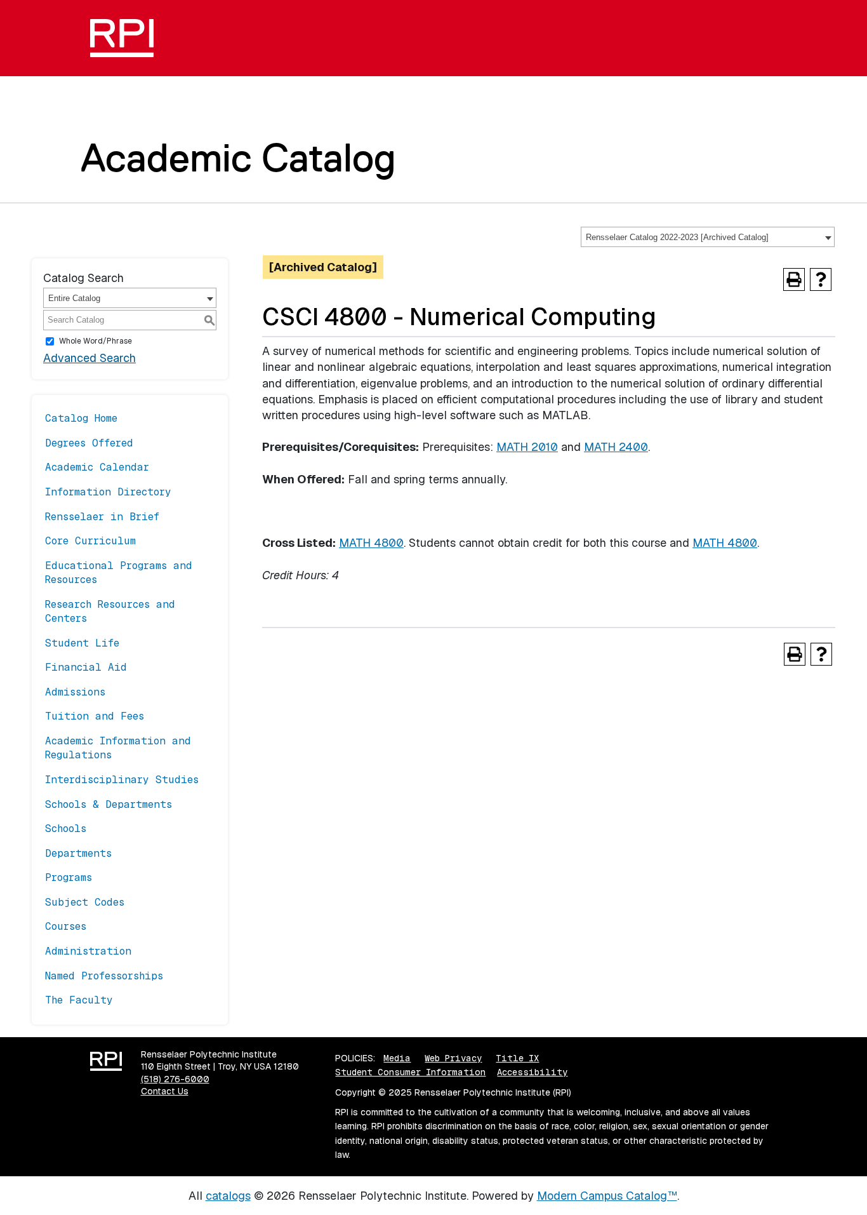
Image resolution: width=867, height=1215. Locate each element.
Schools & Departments (108, 804)
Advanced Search (89, 358)
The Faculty (79, 1000)
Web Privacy (453, 1058)
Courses (65, 926)
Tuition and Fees (94, 716)
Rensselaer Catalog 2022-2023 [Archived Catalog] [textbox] (677, 237)
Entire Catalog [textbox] (74, 298)
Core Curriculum (90, 540)
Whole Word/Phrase (95, 341)
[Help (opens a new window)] (820, 279)
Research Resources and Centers (110, 611)
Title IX (517, 1058)
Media (397, 1058)
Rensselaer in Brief (102, 516)
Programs (68, 877)
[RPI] (127, 38)
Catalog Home (81, 418)
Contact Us (165, 1091)
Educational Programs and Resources (118, 572)
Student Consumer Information (410, 1072)
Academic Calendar (97, 467)
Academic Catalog (238, 157)
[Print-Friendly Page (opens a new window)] (794, 279)
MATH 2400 (616, 447)
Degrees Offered (89, 443)
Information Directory (108, 492)
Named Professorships (104, 976)
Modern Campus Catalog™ (607, 1195)
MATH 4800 (371, 542)
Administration (88, 951)
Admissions (75, 692)
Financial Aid (86, 667)
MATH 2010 (527, 447)
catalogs (228, 1195)
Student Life (82, 643)
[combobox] (708, 237)
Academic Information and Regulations (118, 748)
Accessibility (532, 1072)
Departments (78, 853)
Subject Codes (84, 902)
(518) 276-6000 (175, 1079)
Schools (65, 828)
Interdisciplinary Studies (122, 779)
